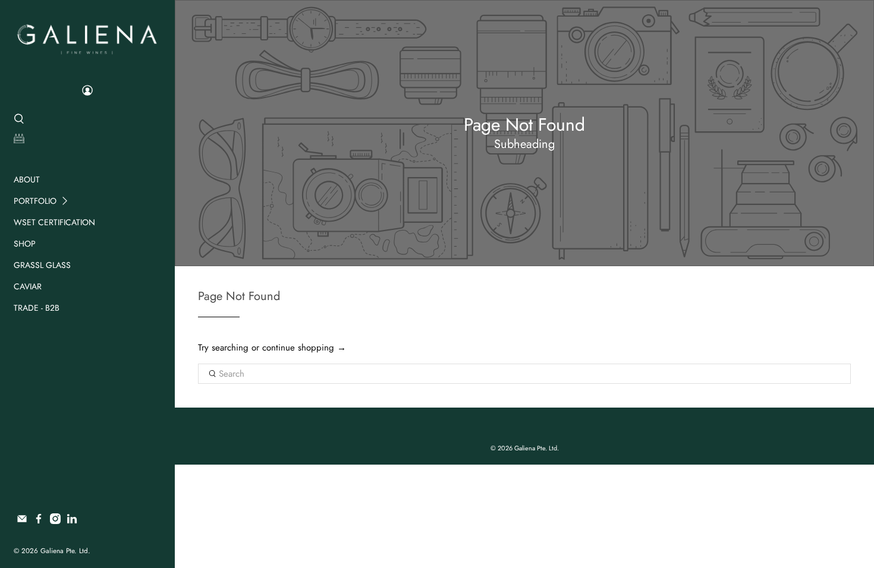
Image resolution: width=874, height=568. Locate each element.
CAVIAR (28, 286)
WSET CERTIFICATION (54, 222)
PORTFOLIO (35, 201)
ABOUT (27, 179)
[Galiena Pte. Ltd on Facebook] (38, 521)
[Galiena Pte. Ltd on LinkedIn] (72, 521)
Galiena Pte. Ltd (64, 551)
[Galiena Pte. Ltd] (87, 38)
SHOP (25, 244)
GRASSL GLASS (42, 265)
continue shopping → (304, 347)
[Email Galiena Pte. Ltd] (22, 521)
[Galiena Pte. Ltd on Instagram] (55, 521)
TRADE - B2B (36, 308)
